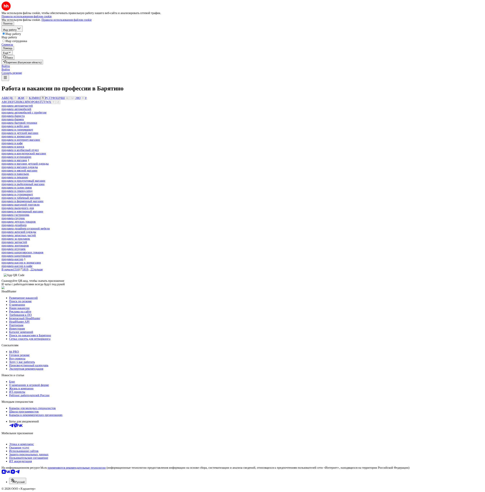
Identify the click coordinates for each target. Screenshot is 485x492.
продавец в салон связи (17, 187)
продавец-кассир (12, 259)
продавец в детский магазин (20, 133)
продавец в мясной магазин (19, 170)
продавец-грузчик (13, 218)
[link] (8, 57)
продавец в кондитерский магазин (24, 153)
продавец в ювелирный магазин (22, 211)
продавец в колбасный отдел (20, 150)
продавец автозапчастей (17, 105)
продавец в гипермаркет (17, 129)
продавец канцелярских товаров (22, 252)
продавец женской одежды (19, 231)
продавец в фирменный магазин (22, 201)
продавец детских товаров (19, 221)
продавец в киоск (13, 146)
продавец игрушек (14, 249)
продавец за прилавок (16, 238)
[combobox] (17, 481)
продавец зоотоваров (15, 245)
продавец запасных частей (19, 235)
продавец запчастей (14, 242)
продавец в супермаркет (17, 194)
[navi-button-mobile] (5, 78)
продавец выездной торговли (21, 204)
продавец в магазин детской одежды (25, 163)
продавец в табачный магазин (21, 197)
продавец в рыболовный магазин (23, 184)
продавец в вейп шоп (15, 126)
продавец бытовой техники (19, 122)
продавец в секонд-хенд (17, 191)
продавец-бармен (13, 119)
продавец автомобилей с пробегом (24, 112)
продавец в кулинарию (16, 156)
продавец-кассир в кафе (17, 266)
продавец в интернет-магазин (21, 139)
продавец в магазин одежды (20, 167)
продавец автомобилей (16, 109)
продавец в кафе (12, 143)
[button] (6, 66)
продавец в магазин (14, 160)
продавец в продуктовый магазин (23, 180)
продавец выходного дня (18, 208)
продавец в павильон (15, 173)
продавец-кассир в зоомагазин (21, 262)
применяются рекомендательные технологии (77, 467)
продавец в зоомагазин (16, 136)
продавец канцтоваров (16, 255)
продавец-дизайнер (14, 225)
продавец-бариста (13, 116)
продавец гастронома (15, 214)
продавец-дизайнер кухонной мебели (26, 228)
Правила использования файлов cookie (66, 19)
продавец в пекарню (15, 177)
